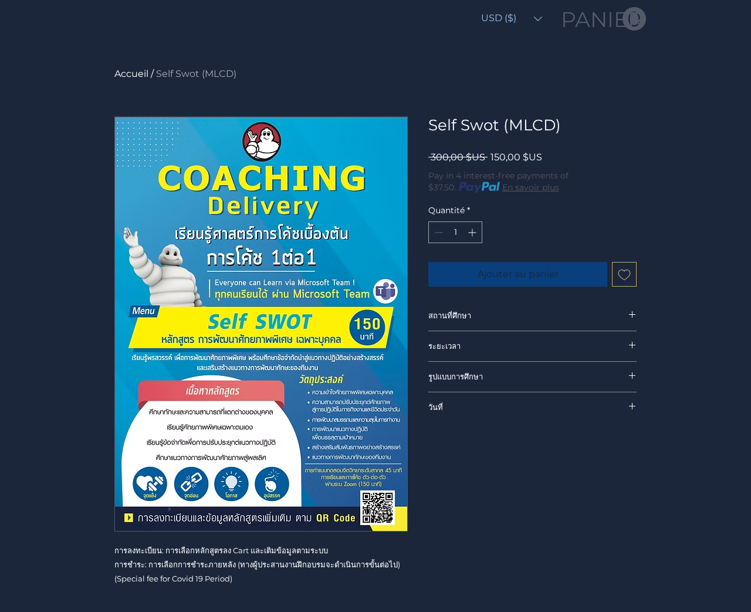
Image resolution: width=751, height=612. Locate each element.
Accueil (131, 73)
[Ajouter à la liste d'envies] (624, 274)
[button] (511, 18)
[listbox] (511, 18)
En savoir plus (530, 187)
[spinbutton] (455, 232)
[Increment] (473, 232)
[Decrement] (437, 232)
